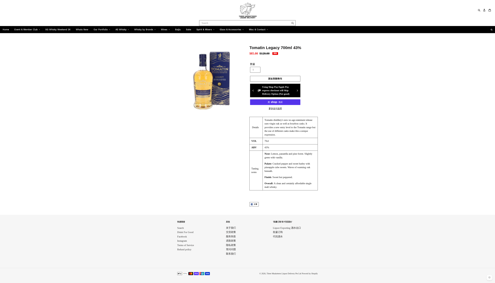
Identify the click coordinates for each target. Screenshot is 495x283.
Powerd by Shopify (310, 273)
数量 (252, 64)
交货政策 (231, 232)
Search (180, 228)
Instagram (182, 240)
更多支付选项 (275, 108)
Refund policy (184, 249)
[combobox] (247, 23)
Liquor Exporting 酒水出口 (287, 228)
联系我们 (231, 253)
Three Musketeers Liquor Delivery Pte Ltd (284, 273)
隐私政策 (231, 245)
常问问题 (231, 249)
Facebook (182, 236)
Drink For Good (185, 232)
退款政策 (231, 240)
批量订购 (278, 232)
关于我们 (231, 228)
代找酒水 (278, 236)
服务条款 (231, 236)
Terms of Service (185, 245)
